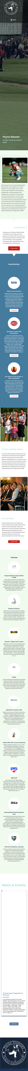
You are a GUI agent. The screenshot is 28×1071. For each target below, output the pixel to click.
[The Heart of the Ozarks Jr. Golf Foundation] (14, 367)
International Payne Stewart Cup (14, 813)
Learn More (14, 310)
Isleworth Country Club (14, 710)
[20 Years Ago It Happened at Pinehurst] (14, 940)
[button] (14, 248)
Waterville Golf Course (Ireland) (14, 743)
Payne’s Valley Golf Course (14, 642)
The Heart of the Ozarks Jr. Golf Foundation (14, 377)
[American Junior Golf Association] (14, 321)
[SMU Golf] (14, 768)
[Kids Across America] (14, 281)
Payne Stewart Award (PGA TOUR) (14, 576)
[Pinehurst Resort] (14, 599)
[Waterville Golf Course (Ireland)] (14, 733)
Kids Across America (14, 291)
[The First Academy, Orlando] (14, 837)
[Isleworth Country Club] (14, 698)
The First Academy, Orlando (14, 847)
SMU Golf (14, 778)
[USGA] (14, 665)
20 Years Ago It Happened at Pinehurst (13, 994)
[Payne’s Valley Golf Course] (14, 630)
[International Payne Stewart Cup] (14, 801)
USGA (14, 677)
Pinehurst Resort (14, 609)
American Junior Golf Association (14, 332)
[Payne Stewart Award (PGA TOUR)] (14, 565)
